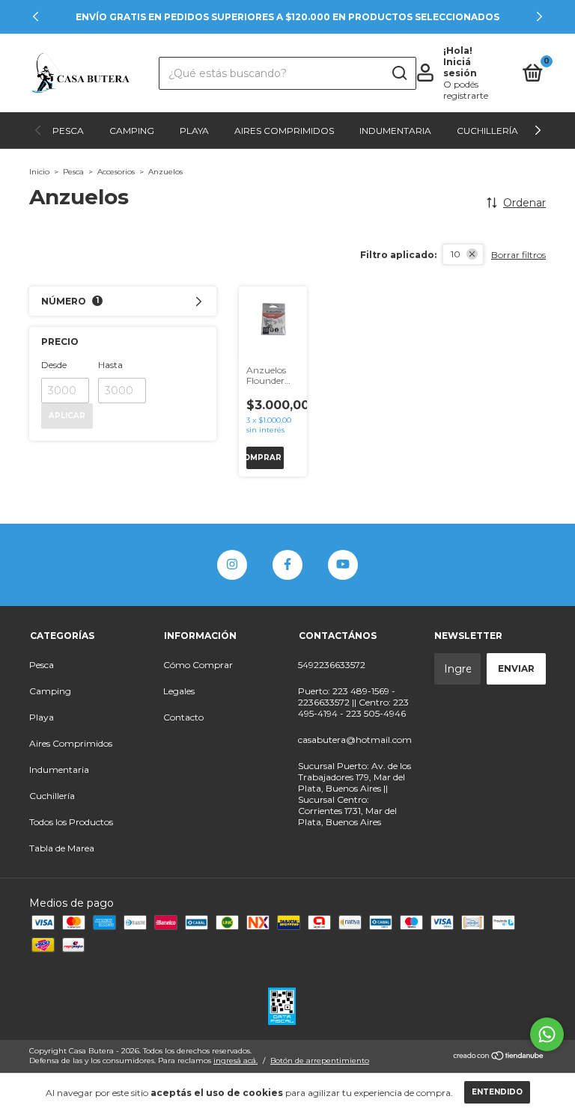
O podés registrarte (465, 90)
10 (455, 254)
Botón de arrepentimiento (319, 1060)
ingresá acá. (235, 1060)
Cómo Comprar (198, 664)
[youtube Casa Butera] (343, 565)
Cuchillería (487, 130)
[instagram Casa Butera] (232, 565)
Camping (131, 130)
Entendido (497, 1092)
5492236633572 (331, 664)
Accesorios (116, 172)
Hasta (110, 364)
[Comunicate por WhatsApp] (547, 1034)
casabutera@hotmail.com (355, 739)
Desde (54, 364)
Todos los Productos (71, 821)
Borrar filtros (518, 254)
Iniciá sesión (460, 67)
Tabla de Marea (61, 848)
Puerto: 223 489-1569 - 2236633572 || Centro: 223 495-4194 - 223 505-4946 (353, 702)
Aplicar (67, 415)
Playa (194, 130)
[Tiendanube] (499, 1057)
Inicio (39, 172)
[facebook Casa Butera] (287, 565)
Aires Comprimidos (284, 130)
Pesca (68, 130)
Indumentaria (395, 130)
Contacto (183, 717)
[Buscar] (398, 73)
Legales (179, 691)
